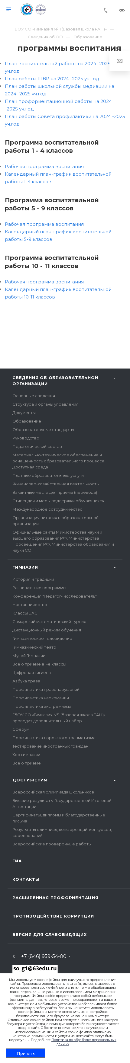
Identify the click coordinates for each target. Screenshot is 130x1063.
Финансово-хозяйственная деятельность (55, 483)
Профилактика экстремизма (41, 706)
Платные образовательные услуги (48, 475)
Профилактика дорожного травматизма (54, 737)
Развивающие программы (39, 587)
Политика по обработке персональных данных (83, 1042)
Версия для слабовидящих (49, 934)
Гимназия (25, 567)
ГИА (16, 860)
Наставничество (29, 604)
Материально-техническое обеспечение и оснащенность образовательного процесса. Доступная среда (58, 460)
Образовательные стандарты (43, 429)
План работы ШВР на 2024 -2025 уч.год (52, 78)
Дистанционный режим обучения (46, 629)
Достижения (29, 779)
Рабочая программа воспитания (44, 166)
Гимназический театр (34, 647)
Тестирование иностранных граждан (50, 746)
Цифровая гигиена (31, 672)
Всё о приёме (26, 763)
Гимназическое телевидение (42, 638)
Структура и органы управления (45, 404)
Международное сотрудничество (47, 509)
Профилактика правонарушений (46, 689)
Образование (26, 421)
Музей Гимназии (28, 655)
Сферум (20, 729)
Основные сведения (33, 395)
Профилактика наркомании (40, 697)
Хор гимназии (26, 754)
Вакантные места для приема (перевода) (54, 492)
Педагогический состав (37, 446)
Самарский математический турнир (49, 621)
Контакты (25, 879)
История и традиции (33, 579)
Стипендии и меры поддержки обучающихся (58, 500)
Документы (24, 412)
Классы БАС (24, 613)
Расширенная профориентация (55, 897)
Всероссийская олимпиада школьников (53, 792)
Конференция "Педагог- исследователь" (54, 596)
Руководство (25, 438)
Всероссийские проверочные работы (52, 843)
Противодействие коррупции (53, 916)
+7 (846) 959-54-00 (44, 956)
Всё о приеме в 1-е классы (39, 664)
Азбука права (26, 680)
